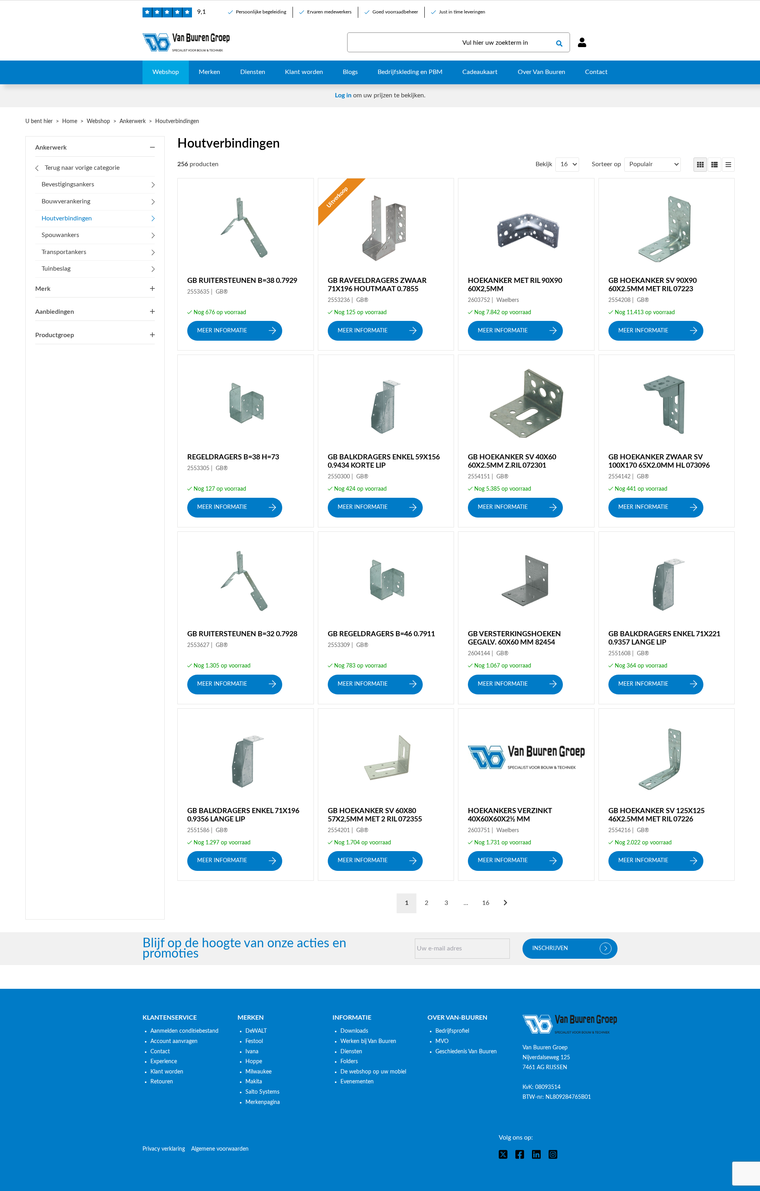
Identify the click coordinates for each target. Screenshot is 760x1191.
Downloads (354, 1031)
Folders (349, 1061)
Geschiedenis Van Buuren (466, 1051)
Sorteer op (606, 164)
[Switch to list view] (714, 164)
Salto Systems (262, 1092)
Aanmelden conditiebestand (184, 1031)
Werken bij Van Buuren (368, 1041)
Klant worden (166, 1072)
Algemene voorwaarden (220, 1149)
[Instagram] (553, 1154)
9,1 (201, 12)
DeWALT (256, 1031)
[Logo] (570, 1024)
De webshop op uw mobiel (373, 1072)
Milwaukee (258, 1072)
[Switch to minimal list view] (728, 164)
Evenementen (357, 1082)
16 (485, 903)
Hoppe (253, 1061)
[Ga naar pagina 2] (505, 903)
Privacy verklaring (163, 1149)
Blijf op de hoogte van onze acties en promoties (244, 949)
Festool (254, 1041)
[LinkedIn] (536, 1154)
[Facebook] (519, 1154)
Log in (343, 95)
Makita (253, 1082)
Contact (160, 1051)
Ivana (251, 1051)
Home (69, 121)
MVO (441, 1041)
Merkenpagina (262, 1102)
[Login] (582, 42)
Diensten (351, 1051)
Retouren (161, 1082)
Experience (163, 1061)
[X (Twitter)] (503, 1154)
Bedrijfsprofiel (452, 1031)
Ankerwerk (133, 121)
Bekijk (544, 164)
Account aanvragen (174, 1041)
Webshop (98, 121)
